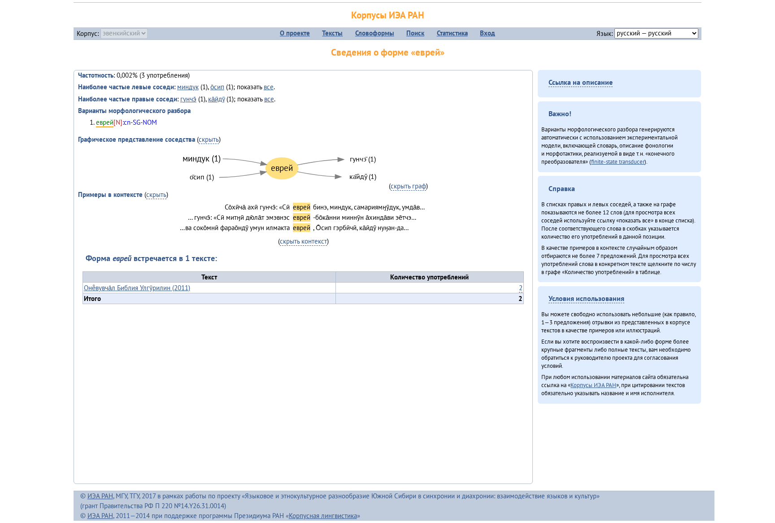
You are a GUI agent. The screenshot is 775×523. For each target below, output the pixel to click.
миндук (188, 87)
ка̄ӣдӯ (216, 99)
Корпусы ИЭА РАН (387, 15)
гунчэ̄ (188, 99)
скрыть (209, 139)
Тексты (332, 33)
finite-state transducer (617, 161)
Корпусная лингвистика (323, 515)
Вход (487, 33)
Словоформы (374, 33)
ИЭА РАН (100, 496)
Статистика (452, 33)
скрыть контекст (303, 241)
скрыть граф (408, 186)
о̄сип (217, 87)
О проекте (295, 33)
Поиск (415, 33)
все (269, 87)
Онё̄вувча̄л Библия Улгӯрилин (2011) (137, 287)
